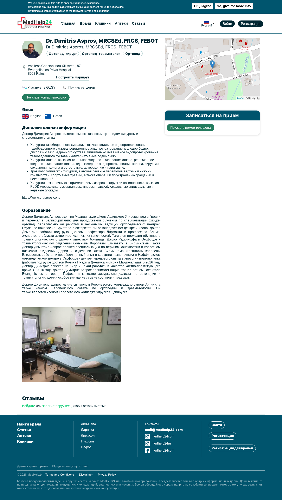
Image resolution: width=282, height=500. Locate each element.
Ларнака (87, 429)
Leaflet (240, 98)
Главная (68, 23)
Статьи (138, 23)
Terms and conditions (96, 11)
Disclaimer (86, 474)
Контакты (152, 424)
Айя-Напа (88, 424)
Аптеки (121, 23)
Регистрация (250, 23)
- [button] (170, 50)
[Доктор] (71, 380)
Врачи (85, 23)
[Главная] (34, 28)
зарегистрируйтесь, (57, 406)
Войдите (28, 406)
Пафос (86, 447)
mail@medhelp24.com (164, 430)
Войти (227, 23)
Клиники (103, 23)
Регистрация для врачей (232, 448)
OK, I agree (202, 6)
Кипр (85, 466)
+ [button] (170, 43)
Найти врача (29, 424)
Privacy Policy (107, 474)
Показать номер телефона (46, 97)
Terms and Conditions (59, 474)
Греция (43, 466)
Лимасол (88, 435)
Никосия (87, 441)
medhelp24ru (161, 443)
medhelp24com (163, 436)
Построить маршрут (72, 77)
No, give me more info (234, 6)
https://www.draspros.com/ (41, 197)
